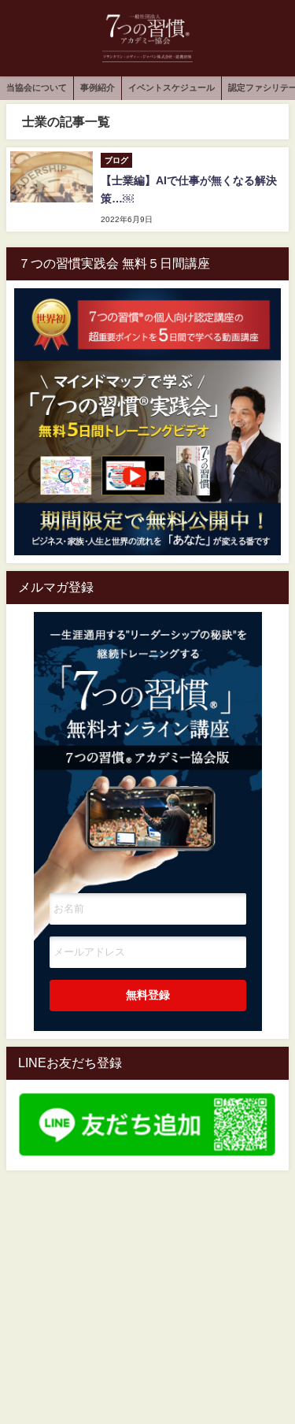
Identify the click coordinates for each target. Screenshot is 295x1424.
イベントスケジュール (171, 87)
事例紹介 (97, 87)
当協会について (36, 87)
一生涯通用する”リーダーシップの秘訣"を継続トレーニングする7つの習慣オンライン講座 (148, 730)
